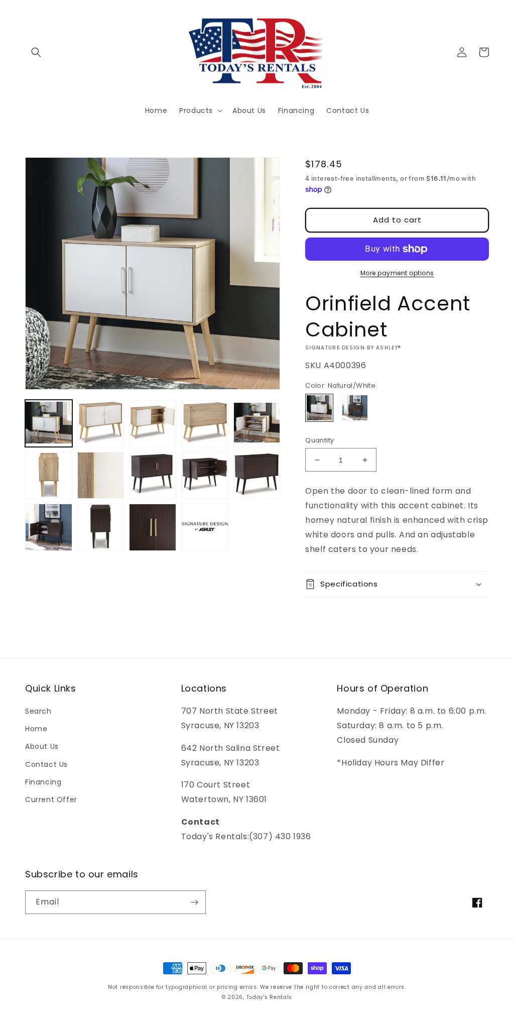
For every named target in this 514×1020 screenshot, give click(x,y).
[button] (36, 52)
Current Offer (51, 800)
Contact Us (46, 764)
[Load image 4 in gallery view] (204, 423)
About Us (42, 746)
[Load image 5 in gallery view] (257, 423)
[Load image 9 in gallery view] (152, 475)
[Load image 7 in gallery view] (100, 475)
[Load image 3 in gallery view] (152, 423)
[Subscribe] (194, 902)
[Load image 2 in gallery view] (100, 423)
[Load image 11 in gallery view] (257, 475)
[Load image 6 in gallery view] (48, 475)
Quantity (319, 440)
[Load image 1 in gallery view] (48, 423)
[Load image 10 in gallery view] (204, 475)
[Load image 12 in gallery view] (48, 527)
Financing (43, 782)
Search (38, 711)
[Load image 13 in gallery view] (100, 527)
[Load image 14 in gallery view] (152, 527)
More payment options (397, 273)
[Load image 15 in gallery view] (204, 527)
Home (36, 729)
